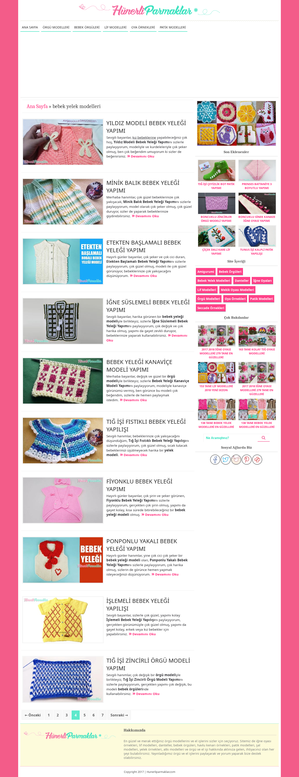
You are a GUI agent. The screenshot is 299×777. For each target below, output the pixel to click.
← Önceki (33, 715)
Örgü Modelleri (208, 299)
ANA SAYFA (30, 27)
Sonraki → (119, 715)
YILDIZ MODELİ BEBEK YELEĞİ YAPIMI (146, 127)
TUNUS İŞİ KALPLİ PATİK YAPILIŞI (256, 252)
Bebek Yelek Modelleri (213, 280)
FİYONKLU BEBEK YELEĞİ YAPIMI (139, 485)
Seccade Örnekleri (210, 308)
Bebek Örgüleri (230, 272)
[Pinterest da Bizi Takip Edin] (247, 460)
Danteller (242, 280)
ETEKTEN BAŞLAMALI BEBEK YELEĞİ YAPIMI (143, 246)
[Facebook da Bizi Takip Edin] (215, 460)
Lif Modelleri (206, 290)
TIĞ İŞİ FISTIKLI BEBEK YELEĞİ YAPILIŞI (146, 425)
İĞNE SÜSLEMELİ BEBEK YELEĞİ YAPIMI (148, 306)
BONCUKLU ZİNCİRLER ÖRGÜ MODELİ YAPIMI (216, 219)
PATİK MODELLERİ (173, 27)
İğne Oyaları (262, 280)
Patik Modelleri (261, 299)
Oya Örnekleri (235, 299)
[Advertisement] (149, 64)
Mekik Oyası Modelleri (237, 290)
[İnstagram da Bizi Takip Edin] (236, 460)
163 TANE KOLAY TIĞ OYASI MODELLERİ (257, 351)
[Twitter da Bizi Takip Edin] (226, 460)
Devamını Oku (142, 156)
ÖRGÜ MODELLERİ (56, 27)
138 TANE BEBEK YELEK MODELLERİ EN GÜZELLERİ (216, 425)
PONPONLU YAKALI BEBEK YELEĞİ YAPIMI (141, 545)
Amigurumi (205, 272)
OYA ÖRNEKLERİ (143, 27)
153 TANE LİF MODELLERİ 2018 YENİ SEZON (216, 388)
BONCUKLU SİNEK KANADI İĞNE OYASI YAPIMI (256, 219)
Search (263, 438)
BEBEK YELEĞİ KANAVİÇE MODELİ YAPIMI (139, 365)
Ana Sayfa (37, 106)
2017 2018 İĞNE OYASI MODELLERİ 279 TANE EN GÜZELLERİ (216, 353)
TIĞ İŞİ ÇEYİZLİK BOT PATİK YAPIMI (216, 186)
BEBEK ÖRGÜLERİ (87, 27)
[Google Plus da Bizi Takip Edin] (257, 460)
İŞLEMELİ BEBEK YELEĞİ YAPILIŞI (137, 604)
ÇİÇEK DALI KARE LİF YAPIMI (216, 252)
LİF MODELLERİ (115, 27)
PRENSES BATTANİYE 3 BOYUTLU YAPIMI (257, 186)
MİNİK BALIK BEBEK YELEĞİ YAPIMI (142, 186)
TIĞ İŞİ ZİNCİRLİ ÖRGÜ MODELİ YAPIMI (148, 664)
